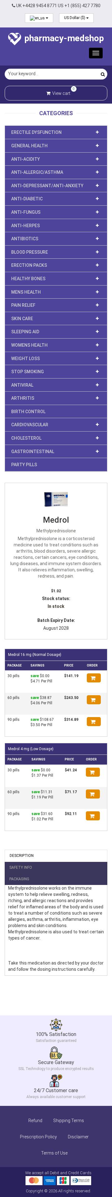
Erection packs (29, 265)
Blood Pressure (29, 252)
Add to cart (94, 677)
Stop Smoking (27, 371)
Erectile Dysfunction (36, 132)
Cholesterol (26, 438)
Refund (35, 1120)
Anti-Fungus (25, 212)
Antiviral (22, 385)
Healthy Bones (28, 278)
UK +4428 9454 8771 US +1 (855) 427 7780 (57, 5)
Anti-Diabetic (27, 198)
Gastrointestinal (32, 451)
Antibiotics (24, 238)
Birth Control (28, 411)
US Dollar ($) (75, 18)
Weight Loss (25, 358)
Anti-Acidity (25, 159)
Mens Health (26, 292)
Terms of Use (54, 1153)
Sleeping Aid (25, 331)
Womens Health (29, 345)
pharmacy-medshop (63, 38)
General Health (29, 145)
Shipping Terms (68, 1120)
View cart (60, 92)
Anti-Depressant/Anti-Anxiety (47, 185)
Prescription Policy (38, 1136)
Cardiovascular (29, 424)
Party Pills (24, 464)
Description (22, 855)
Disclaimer (78, 1136)
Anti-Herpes (25, 225)
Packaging (19, 879)
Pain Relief (23, 305)
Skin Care (22, 318)
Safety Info (20, 867)
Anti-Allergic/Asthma (37, 172)
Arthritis (22, 398)
